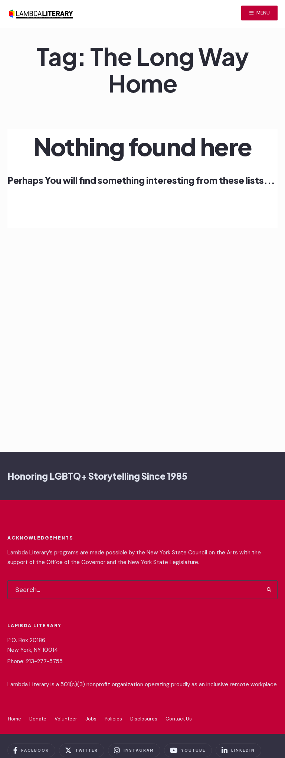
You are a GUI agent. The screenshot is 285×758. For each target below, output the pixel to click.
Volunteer (66, 719)
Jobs (90, 719)
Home (14, 719)
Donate (37, 719)
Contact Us (179, 719)
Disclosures (143, 719)
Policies (113, 719)
